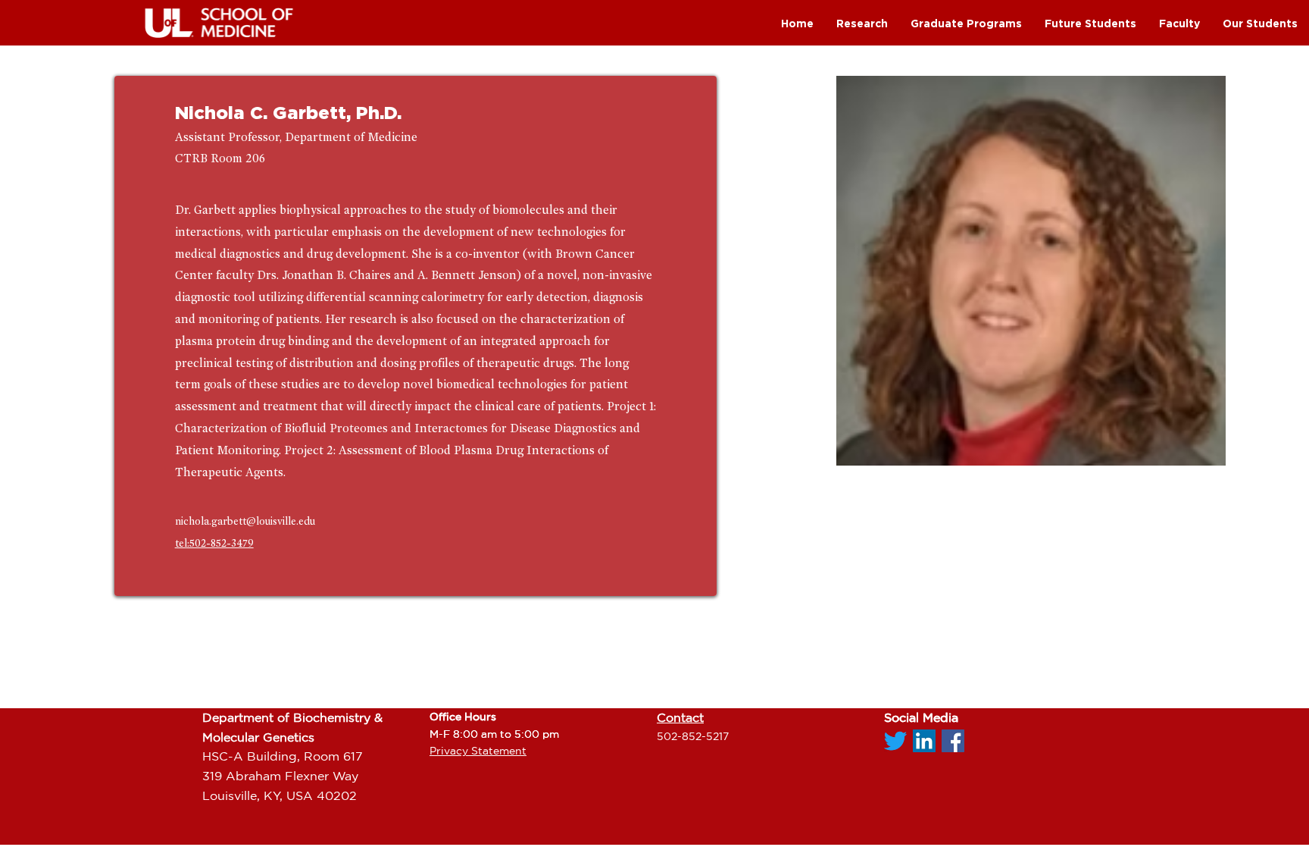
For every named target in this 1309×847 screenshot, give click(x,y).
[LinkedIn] (924, 740)
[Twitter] (895, 740)
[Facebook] (953, 740)
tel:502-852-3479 (214, 543)
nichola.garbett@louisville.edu (245, 521)
